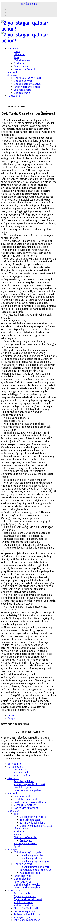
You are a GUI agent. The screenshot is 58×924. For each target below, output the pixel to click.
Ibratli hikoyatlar (23, 787)
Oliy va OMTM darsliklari (27, 908)
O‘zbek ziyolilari (22, 60)
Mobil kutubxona (23, 902)
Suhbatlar (19, 63)
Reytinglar (26, 840)
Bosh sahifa (14, 763)
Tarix (16, 57)
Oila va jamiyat (22, 66)
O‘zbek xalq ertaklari (31, 858)
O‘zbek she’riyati (23, 80)
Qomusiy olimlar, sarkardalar (36, 825)
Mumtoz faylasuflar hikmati (29, 784)
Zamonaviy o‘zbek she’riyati (35, 869)
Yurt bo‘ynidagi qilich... (32, 822)
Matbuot (12, 72)
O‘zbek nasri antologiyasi (28, 83)
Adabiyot (12, 75)
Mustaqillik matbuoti (25, 805)
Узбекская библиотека (27, 920)
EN (35, 3)
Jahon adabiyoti (23, 881)
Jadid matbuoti (22, 796)
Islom (17, 51)
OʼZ (23, 3)
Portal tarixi (20, 769)
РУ (31, 3)
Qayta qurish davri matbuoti (30, 802)
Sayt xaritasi (21, 772)
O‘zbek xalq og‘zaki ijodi (27, 78)
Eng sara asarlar (23, 89)
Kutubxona (13, 95)
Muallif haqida (22, 775)
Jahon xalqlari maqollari (27, 790)
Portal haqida (15, 766)
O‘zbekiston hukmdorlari (34, 816)
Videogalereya (22, 92)
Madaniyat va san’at (25, 843)
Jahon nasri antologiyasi (27, 86)
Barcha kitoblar (22, 893)
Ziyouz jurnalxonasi (25, 896)
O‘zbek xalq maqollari (32, 855)
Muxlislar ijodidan (30, 872)
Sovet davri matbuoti (25, 799)
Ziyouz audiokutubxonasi (28, 899)
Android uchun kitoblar (27, 914)
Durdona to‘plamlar (25, 911)
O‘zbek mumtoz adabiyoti (34, 866)
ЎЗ (27, 3)
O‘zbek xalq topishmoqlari (35, 861)
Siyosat (18, 834)
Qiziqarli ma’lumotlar (25, 69)
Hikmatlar (19, 54)
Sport (17, 846)
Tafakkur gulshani (24, 781)
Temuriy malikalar (30, 819)
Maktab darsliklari (24, 905)
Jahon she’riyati (22, 875)
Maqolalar (13, 48)
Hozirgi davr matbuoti (26, 808)
